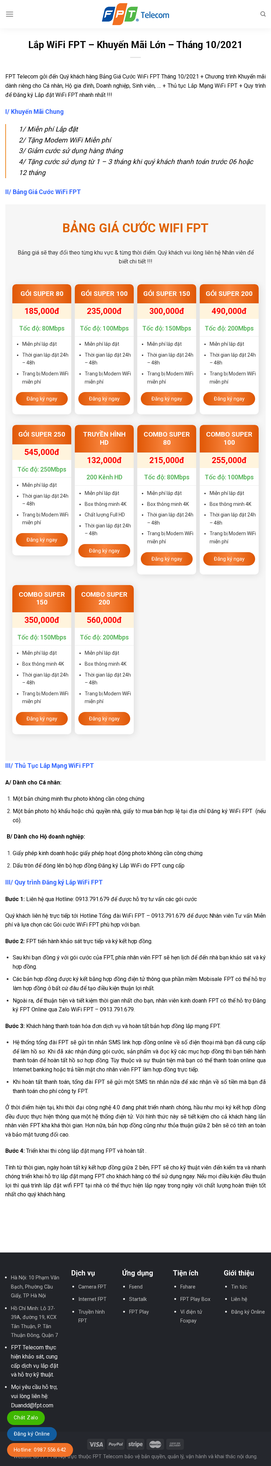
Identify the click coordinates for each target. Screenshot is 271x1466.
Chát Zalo (26, 1417)
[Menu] (9, 14)
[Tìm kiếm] (263, 14)
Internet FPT (92, 1299)
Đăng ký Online (248, 1312)
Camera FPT (92, 1287)
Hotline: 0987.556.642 (40, 1450)
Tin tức (239, 1287)
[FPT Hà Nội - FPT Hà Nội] (135, 14)
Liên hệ (239, 1299)
